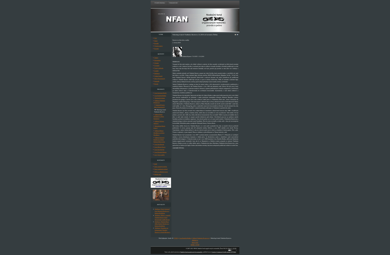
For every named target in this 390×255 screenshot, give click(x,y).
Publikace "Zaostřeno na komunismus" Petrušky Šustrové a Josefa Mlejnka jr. (162, 230)
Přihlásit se (195, 240)
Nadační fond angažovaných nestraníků (191, 252)
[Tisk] (235, 35)
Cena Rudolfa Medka (185, 238)
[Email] (237, 35)
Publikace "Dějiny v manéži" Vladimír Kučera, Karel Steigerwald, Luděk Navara (163, 217)
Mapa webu (195, 242)
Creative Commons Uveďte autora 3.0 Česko (224, 252)
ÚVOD (176, 238)
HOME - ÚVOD (195, 245)
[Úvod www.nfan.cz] (161, 187)
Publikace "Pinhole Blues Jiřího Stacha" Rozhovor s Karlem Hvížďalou (162, 224)
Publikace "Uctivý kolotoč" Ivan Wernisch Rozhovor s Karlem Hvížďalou (162, 211)
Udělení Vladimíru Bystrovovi (200, 238)
